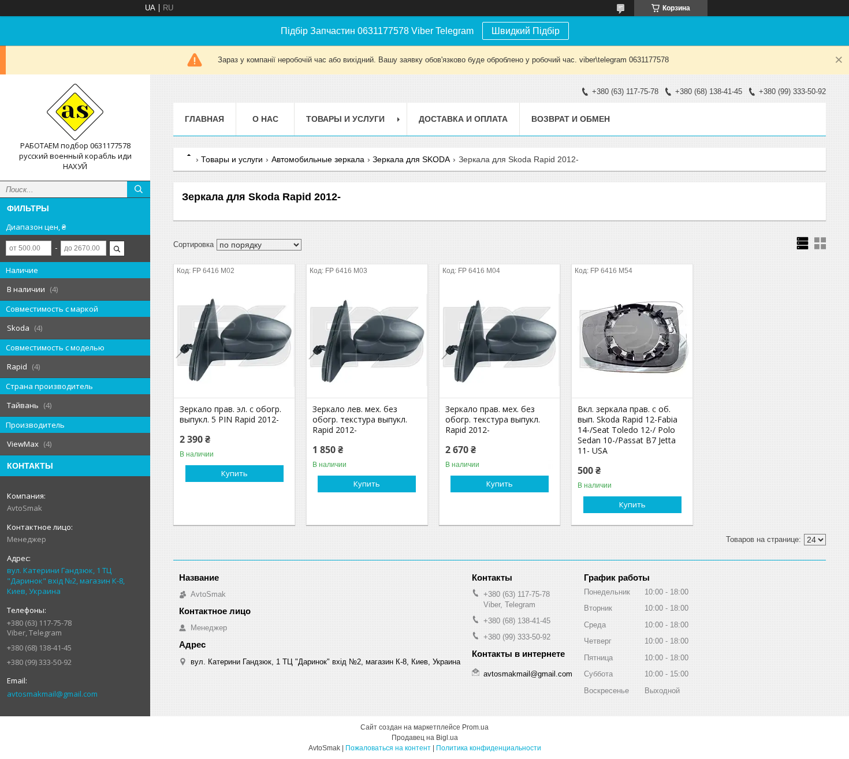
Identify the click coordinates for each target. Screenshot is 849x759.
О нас (265, 119)
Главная (204, 119)
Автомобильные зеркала (317, 159)
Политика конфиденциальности (488, 748)
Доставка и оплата (463, 119)
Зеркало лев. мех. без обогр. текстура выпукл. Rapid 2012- (359, 419)
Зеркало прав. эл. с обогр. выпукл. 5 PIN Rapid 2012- (230, 414)
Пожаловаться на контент (388, 748)
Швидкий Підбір (525, 31)
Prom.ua (475, 727)
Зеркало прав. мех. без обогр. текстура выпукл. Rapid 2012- (492, 419)
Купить (234, 473)
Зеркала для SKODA (411, 159)
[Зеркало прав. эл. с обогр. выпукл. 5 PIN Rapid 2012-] (234, 340)
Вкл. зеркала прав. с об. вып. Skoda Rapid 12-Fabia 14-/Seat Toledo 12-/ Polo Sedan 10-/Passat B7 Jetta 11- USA (627, 430)
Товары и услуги (345, 119)
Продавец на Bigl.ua (425, 738)
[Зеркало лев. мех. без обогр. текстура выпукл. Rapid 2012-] (367, 340)
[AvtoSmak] (75, 112)
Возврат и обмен (570, 119)
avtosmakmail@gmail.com (52, 694)
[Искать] (138, 189)
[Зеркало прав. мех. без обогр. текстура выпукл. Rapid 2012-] (500, 340)
